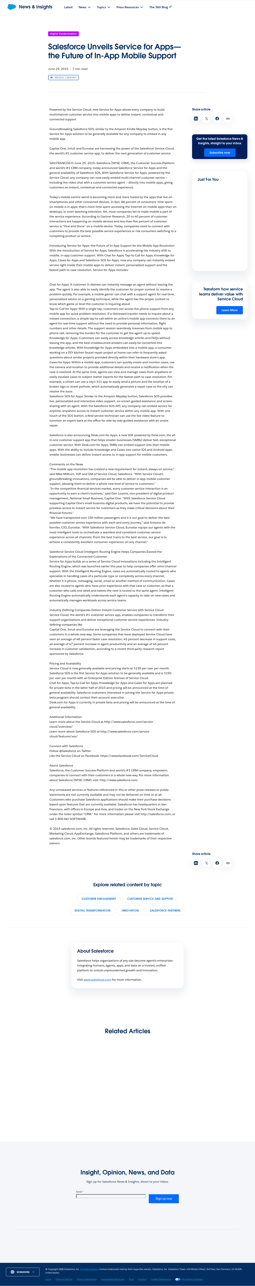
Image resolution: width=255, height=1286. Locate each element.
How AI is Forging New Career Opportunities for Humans (154, 1100)
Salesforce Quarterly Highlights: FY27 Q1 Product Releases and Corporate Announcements (34, 1105)
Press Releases (92, 1262)
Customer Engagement (99, 898)
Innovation (130, 910)
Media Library (66, 77)
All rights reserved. (89, 1269)
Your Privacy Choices (192, 1279)
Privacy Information (87, 1279)
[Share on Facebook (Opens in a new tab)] (217, 118)
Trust (131, 1279)
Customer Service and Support (150, 898)
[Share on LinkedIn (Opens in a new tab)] (196, 118)
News (57, 1262)
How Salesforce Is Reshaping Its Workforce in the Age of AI (215, 1100)
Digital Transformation (63, 33)
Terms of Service (63, 1279)
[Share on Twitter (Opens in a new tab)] (206, 118)
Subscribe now (219, 153)
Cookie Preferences (161, 1279)
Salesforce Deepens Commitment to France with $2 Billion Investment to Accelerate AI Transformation (219, 269)
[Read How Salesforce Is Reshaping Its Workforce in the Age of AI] (215, 1076)
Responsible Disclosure (113, 1279)
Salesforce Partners (165, 910)
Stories (72, 1262)
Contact (142, 1279)
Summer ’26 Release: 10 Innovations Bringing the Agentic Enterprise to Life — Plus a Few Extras (96, 1103)
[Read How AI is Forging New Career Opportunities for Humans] (157, 1076)
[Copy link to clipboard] (228, 118)
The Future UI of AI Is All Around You (214, 226)
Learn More (230, 310)
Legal (48, 1279)
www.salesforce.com (97, 980)
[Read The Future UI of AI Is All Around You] (210, 212)
